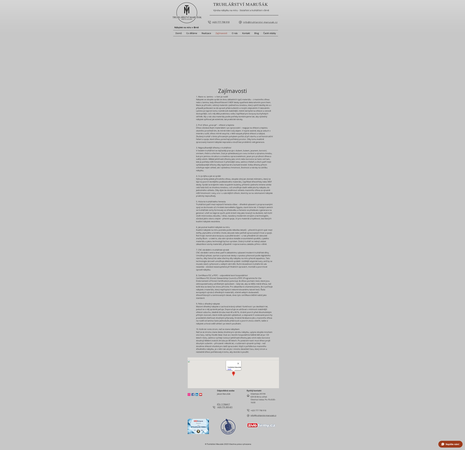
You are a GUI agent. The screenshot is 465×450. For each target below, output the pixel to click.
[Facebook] (193, 394)
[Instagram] (189, 394)
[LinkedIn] (196, 394)
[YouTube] (200, 394)
